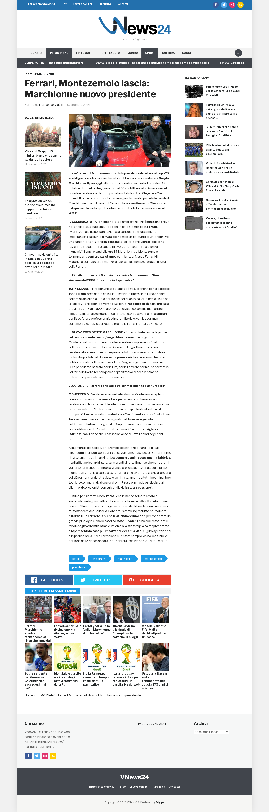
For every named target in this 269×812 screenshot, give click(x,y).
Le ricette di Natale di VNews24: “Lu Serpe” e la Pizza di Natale (223, 186)
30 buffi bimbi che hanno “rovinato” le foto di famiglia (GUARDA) (222, 131)
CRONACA (35, 53)
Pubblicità (104, 3)
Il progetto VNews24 (41, 3)
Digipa (160, 802)
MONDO (132, 53)
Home (29, 695)
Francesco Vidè (50, 104)
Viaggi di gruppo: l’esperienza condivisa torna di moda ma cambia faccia (138, 63)
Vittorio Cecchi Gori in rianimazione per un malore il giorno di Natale (222, 168)
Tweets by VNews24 (151, 723)
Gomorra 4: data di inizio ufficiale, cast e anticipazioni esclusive (222, 204)
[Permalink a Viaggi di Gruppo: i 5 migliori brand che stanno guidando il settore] (43, 136)
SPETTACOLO (111, 53)
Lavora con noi (82, 3)
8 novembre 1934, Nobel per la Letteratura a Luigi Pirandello (223, 91)
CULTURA (168, 53)
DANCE (187, 53)
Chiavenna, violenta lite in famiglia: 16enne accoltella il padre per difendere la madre (42, 261)
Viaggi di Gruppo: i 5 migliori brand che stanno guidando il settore (43, 155)
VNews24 (134, 777)
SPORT (150, 53)
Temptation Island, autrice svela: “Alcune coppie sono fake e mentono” (40, 207)
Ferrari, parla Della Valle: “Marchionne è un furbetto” (128, 386)
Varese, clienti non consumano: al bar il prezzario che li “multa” (221, 223)
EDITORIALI (84, 53)
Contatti (122, 3)
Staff (64, 3)
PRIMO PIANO (59, 53)
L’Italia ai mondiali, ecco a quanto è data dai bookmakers (222, 150)
